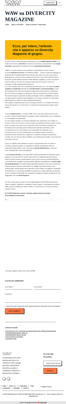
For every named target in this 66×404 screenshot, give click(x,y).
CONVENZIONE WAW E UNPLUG (16, 333)
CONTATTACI (50, 3)
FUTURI (32, 271)
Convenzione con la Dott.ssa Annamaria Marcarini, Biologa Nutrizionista (30, 331)
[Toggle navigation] (60, 3)
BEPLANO (44, 403)
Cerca (57, 320)
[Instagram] (4, 378)
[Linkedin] (8, 378)
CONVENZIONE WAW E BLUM (15, 335)
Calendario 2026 (10, 339)
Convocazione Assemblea (14, 337)
